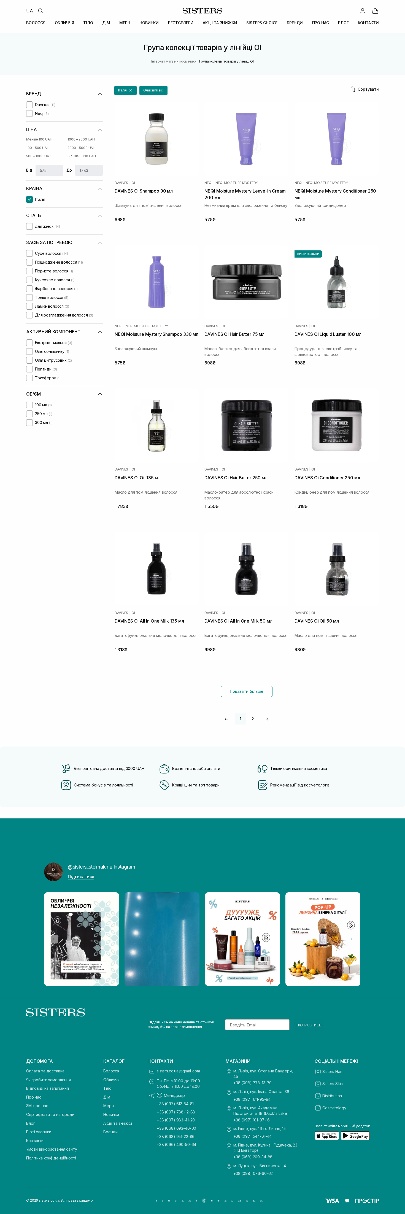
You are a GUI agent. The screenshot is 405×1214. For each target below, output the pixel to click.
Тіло (107, 1088)
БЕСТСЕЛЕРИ (181, 22)
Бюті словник (38, 1131)
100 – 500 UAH (37, 148)
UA (29, 10)
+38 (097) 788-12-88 (176, 1112)
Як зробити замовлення (48, 1079)
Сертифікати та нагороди (50, 1114)
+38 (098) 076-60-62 (253, 1173)
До (69, 170)
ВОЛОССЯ (35, 22)
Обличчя (111, 1079)
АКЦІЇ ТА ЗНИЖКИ (220, 22)
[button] (125, 90)
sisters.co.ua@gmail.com (178, 1071)
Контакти (35, 1140)
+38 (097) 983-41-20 (176, 1120)
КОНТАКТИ (368, 22)
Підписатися (81, 876)
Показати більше (246, 691)
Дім (106, 1097)
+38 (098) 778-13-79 (252, 1082)
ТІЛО (88, 22)
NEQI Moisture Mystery (236, 183)
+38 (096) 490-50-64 (176, 1144)
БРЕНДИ (295, 22)
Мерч (108, 1105)
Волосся (111, 1071)
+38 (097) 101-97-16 (251, 1120)
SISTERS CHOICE (261, 22)
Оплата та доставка (45, 1071)
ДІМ (106, 22)
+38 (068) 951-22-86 (176, 1136)
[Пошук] (40, 10)
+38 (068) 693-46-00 (176, 1128)
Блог (30, 1123)
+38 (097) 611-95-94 (252, 1099)
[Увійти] (362, 10)
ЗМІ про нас (37, 1105)
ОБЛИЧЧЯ (64, 22)
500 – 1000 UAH (38, 156)
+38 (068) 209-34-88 (252, 1156)
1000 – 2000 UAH (81, 139)
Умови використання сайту (51, 1149)
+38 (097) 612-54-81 (175, 1103)
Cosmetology (334, 1107)
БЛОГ (343, 22)
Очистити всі (153, 90)
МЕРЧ (124, 22)
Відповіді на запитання (47, 1088)
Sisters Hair (332, 1071)
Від (29, 170)
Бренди (110, 1131)
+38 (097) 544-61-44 (252, 1136)
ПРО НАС (320, 22)
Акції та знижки (117, 1123)
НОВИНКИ (149, 22)
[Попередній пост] (53, 939)
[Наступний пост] (351, 939)
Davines (121, 183)
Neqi (208, 183)
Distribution (332, 1095)
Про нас (33, 1097)
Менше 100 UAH (39, 139)
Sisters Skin (332, 1083)
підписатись (309, 1025)
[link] (375, 10)
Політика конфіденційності (51, 1158)
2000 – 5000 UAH (81, 148)
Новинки (111, 1114)
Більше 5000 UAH (82, 156)
